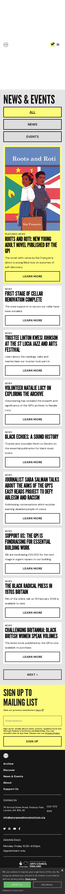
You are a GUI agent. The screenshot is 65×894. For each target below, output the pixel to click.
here (38, 710)
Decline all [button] (47, 884)
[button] (52, 45)
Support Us (10, 789)
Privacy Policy (52, 733)
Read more (30, 879)
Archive (8, 763)
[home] (5, 44)
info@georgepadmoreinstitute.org (24, 817)
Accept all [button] (17, 884)
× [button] (62, 870)
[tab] (32, 112)
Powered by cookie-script (12, 891)
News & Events (13, 776)
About (7, 782)
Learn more (32, 276)
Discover (9, 770)
